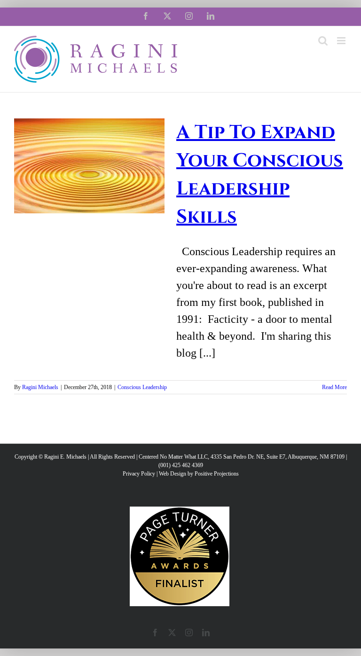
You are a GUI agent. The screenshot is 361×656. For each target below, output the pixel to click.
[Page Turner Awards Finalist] (179, 511)
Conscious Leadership (142, 387)
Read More (334, 387)
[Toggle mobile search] (323, 41)
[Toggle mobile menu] (342, 41)
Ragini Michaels (40, 387)
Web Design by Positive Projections (199, 473)
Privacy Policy (139, 473)
